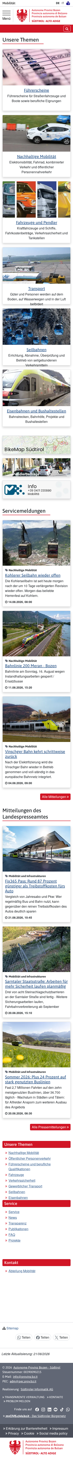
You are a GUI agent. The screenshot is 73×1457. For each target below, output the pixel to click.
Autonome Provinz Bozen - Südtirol (36, 1367)
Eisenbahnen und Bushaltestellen (36, 411)
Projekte (14, 1240)
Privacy (13, 1433)
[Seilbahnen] (36, 326)
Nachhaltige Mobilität (36, 156)
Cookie (28, 1433)
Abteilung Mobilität (22, 1271)
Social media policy (53, 1433)
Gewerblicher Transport (25, 1186)
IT (63, 3)
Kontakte (56, 1397)
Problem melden (17, 1401)
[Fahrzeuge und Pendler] (36, 199)
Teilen (25, 1337)
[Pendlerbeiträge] (36, 467)
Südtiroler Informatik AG (37, 1389)
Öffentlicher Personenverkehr (30, 1158)
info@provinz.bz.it (25, 1376)
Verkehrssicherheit (22, 1180)
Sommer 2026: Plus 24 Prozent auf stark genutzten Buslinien (35, 1079)
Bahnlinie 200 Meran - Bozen (31, 665)
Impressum (60, 1428)
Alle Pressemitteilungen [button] (49, 1127)
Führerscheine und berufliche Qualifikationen (30, 1166)
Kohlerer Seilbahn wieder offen (32, 575)
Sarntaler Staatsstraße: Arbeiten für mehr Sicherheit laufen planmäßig (36, 984)
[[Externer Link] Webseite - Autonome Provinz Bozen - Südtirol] (42, 15)
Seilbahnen (36, 349)
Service (14, 1211)
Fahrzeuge (16, 1174)
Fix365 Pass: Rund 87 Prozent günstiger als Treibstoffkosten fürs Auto (35, 886)
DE (58, 3)
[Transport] (36, 265)
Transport (36, 288)
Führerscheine (36, 90)
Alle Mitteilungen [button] (54, 796)
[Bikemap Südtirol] (36, 445)
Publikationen (18, 1229)
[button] (37, 1409)
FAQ (12, 1234)
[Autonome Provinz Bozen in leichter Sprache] (68, 3)
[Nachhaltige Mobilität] (36, 133)
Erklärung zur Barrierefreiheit (26, 1428)
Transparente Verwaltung (24, 1397)
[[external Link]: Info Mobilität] (36, 490)
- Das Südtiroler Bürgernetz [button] (35, 1416)
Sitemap (12, 1328)
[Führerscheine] (36, 66)
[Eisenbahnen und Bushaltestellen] (36, 387)
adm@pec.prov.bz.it (23, 1381)
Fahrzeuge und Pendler (36, 222)
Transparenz (18, 1223)
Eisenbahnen (18, 1197)
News (13, 1217)
